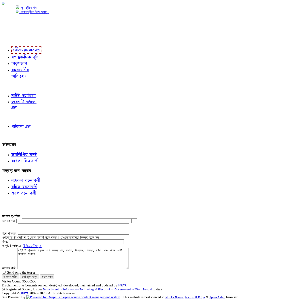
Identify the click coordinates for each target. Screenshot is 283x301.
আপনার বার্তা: (9, 268)
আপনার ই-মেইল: (12, 216)
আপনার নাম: (9, 221)
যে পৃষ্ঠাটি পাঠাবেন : (12, 246)
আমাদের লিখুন (12, 135)
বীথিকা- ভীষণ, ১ (32, 246)
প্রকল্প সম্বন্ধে (12, 21)
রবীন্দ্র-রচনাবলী (12, 39)
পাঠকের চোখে (11, 116)
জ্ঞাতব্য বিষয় (10, 85)
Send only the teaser (20, 272)
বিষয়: (5, 241)
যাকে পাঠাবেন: (10, 233)
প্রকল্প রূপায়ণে (12, 30)
